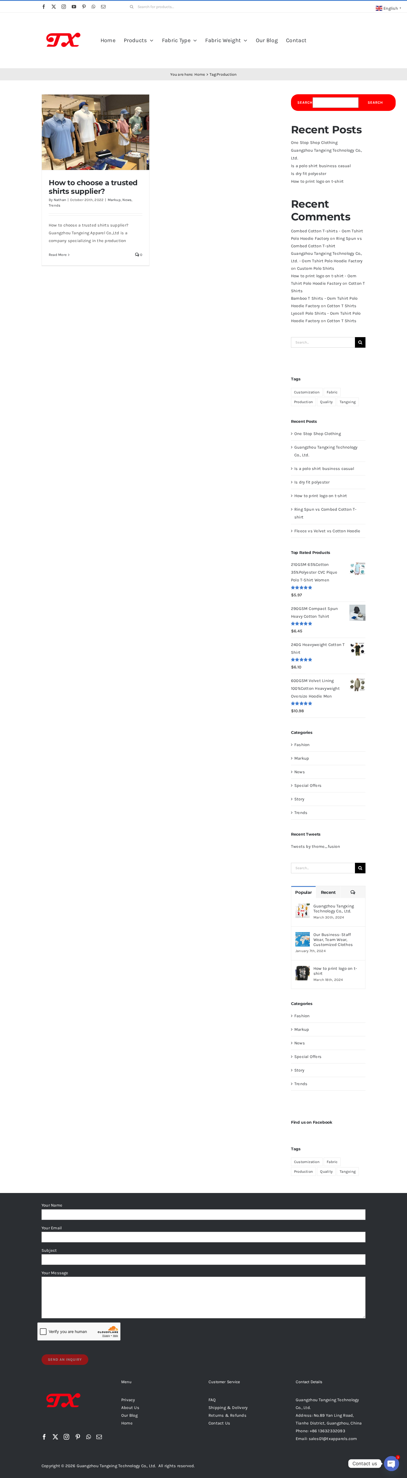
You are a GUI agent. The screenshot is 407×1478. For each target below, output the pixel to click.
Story (299, 799)
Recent (328, 892)
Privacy (128, 1399)
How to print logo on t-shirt (317, 181)
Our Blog (129, 1415)
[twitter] (53, 6)
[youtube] (74, 6)
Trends (54, 205)
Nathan (60, 200)
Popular (303, 892)
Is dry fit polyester (308, 173)
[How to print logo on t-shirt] (302, 969)
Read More (58, 255)
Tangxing (348, 402)
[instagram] (63, 6)
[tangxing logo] (64, 20)
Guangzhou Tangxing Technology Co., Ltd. (333, 909)
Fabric (332, 392)
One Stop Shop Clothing (314, 142)
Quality (326, 402)
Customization (307, 392)
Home (127, 1423)
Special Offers (307, 785)
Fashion (302, 744)
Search (305, 102)
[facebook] (44, 6)
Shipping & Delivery (228, 1407)
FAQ (212, 1399)
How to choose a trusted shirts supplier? (93, 187)
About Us (130, 1407)
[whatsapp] (94, 6)
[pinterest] (84, 6)
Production (303, 402)
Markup (114, 200)
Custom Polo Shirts (315, 268)
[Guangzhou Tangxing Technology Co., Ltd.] (302, 907)
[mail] (103, 6)
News (127, 200)
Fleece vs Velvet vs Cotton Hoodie (327, 530)
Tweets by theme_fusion (315, 846)
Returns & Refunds (227, 1415)
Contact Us (219, 1423)
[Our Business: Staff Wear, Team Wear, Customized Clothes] (302, 935)
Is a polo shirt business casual (321, 165)
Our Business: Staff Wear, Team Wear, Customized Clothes (333, 939)
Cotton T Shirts (341, 305)
